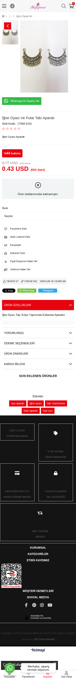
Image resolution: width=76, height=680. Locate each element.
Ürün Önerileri (16, 353)
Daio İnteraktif (47, 639)
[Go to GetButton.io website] (9, 676)
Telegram (48, 290)
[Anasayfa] (5, 16)
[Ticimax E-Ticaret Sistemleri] (38, 650)
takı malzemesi (56, 403)
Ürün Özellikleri (17, 305)
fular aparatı (31, 410)
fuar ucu (47, 410)
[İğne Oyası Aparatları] (13, 16)
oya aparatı (17, 403)
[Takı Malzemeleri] (9, 16)
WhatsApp (28, 290)
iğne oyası (36, 403)
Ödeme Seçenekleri (19, 343)
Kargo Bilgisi (14, 364)
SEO (36, 639)
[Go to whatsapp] (10, 668)
